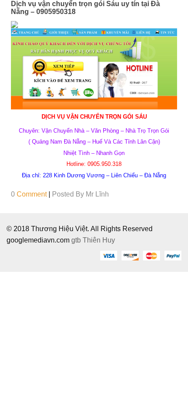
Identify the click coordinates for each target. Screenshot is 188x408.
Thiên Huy (99, 240)
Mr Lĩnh (97, 194)
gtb (77, 240)
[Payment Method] (108, 255)
